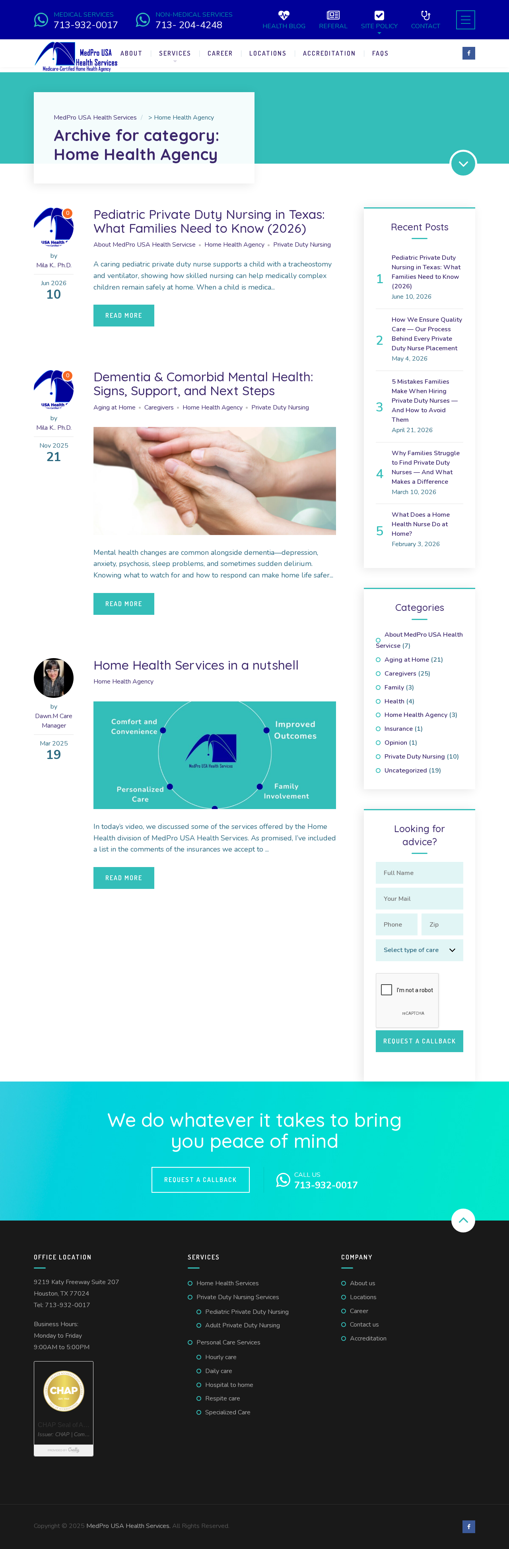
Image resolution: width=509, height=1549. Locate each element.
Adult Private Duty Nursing (242, 1325)
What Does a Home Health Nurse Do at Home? (421, 524)
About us (362, 1283)
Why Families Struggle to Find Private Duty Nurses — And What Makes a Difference (426, 467)
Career (220, 53)
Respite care (222, 1398)
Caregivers (159, 407)
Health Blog (283, 25)
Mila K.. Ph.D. (54, 265)
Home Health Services (227, 1283)
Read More (123, 315)
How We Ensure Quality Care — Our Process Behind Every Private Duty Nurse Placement (427, 334)
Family (394, 687)
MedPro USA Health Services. (129, 1526)
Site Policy (379, 25)
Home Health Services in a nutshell (196, 665)
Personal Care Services (228, 1342)
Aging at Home (114, 407)
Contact (425, 25)
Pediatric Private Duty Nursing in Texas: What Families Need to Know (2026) (208, 221)
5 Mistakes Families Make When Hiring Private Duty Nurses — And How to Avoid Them (425, 400)
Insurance (399, 728)
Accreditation (329, 53)
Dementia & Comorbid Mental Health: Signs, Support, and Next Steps (203, 383)
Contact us (364, 1324)
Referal (333, 25)
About (131, 53)
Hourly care (221, 1357)
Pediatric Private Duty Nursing (247, 1312)
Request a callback (200, 1180)
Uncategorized (406, 770)
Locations (268, 53)
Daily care (218, 1371)
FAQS (380, 53)
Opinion (396, 742)
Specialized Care (228, 1412)
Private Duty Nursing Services (237, 1297)
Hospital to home (229, 1385)
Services (175, 53)
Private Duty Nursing (302, 244)
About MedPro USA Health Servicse (144, 244)
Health (394, 701)
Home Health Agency (234, 244)
